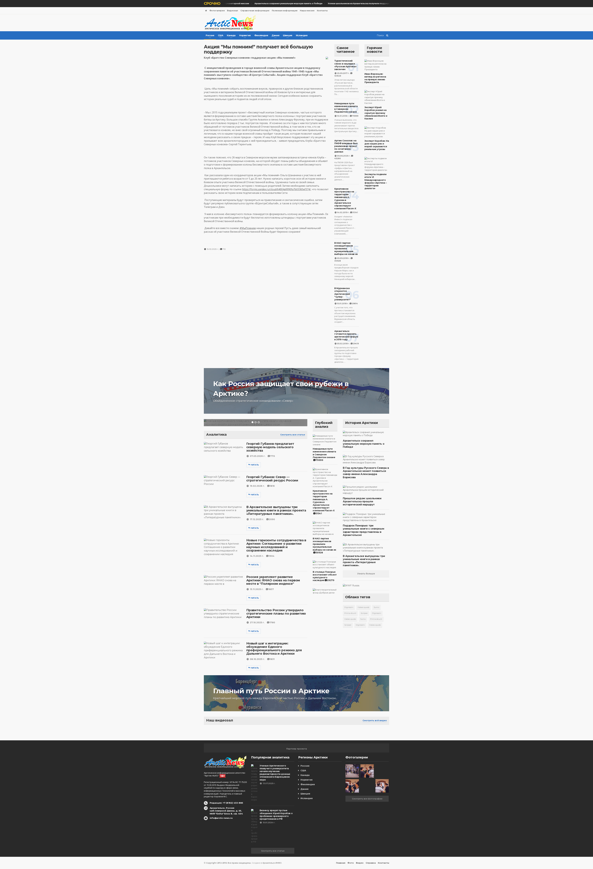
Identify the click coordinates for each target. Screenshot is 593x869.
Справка (371, 863)
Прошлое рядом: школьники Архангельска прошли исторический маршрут (362, 501)
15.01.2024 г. (269, 822)
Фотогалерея (217, 10)
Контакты (322, 10)
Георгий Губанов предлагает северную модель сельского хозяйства (270, 447)
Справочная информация (254, 10)
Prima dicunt (350, 613)
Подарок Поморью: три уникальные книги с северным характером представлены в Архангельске (363, 530)
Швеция (305, 793)
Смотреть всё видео (375, 720)
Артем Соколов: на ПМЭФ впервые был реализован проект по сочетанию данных (345, 146)
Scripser (364, 613)
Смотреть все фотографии (367, 798)
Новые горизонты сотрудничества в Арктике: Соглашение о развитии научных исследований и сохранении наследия (276, 545)
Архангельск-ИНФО (272, 862)
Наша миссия (307, 10)
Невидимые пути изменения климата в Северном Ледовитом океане (345, 107)
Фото (350, 863)
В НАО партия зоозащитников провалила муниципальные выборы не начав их (346, 249)
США (303, 770)
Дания (304, 789)
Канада (305, 775)
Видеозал (232, 10)
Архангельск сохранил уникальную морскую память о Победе (363, 443)
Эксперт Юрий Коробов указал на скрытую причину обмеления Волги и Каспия (375, 113)
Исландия (307, 798)
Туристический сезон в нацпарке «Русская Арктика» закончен (345, 65)
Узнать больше (366, 573)
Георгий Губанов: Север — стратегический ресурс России (272, 478)
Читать (255, 465)
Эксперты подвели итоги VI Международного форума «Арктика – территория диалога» (375, 181)
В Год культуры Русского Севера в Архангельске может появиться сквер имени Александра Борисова (366, 472)
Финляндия (308, 784)
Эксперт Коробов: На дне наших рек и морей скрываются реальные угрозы (376, 145)
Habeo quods (363, 607)
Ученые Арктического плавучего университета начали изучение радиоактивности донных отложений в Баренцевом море (275, 772)
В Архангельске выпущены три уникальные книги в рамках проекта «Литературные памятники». (276, 510)
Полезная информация (284, 10)
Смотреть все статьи (292, 434)
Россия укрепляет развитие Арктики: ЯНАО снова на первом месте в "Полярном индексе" (273, 580)
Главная (340, 863)
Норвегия (306, 779)
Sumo (376, 607)
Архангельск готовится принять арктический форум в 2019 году (346, 335)
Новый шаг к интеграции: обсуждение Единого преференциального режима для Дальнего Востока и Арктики (274, 648)
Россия (305, 765)
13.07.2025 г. (269, 783)
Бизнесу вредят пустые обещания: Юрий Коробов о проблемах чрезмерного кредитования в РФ (276, 814)
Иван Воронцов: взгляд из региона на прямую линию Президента (375, 78)
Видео (360, 863)
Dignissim (348, 607)
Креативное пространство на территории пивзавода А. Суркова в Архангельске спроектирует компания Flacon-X (345, 198)
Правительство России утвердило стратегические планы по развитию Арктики (276, 613)
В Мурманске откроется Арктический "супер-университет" (342, 294)
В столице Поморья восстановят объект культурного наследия (325, 576)
